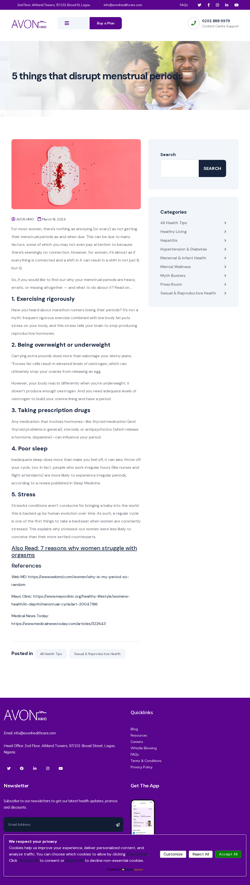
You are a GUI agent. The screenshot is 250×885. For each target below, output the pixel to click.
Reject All (201, 854)
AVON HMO (25, 219)
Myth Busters (172, 275)
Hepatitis (168, 240)
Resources (139, 735)
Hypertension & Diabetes (183, 249)
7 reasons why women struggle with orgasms (74, 551)
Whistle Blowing (144, 748)
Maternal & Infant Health (183, 257)
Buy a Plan (106, 23)
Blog (134, 729)
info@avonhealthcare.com (123, 5)
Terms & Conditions (146, 761)
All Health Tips (51, 654)
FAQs (184, 5)
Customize (173, 854)
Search (168, 154)
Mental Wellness (175, 266)
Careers (137, 741)
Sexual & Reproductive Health (97, 654)
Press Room (171, 284)
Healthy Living (173, 231)
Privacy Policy (141, 767)
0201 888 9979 (216, 20)
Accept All (228, 854)
